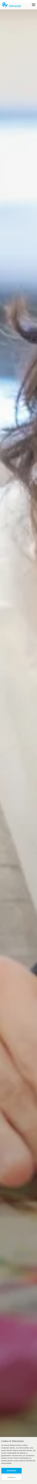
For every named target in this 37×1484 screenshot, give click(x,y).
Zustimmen (11, 1471)
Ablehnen (11, 1477)
